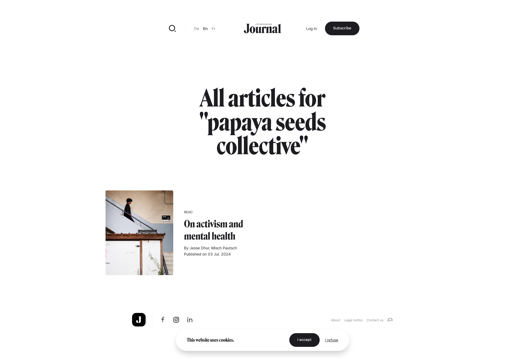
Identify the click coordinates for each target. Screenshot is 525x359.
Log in (311, 28)
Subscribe (342, 28)
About (335, 320)
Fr (213, 28)
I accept (304, 339)
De (196, 28)
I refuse (331, 340)
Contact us (375, 320)
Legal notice (353, 320)
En (205, 28)
